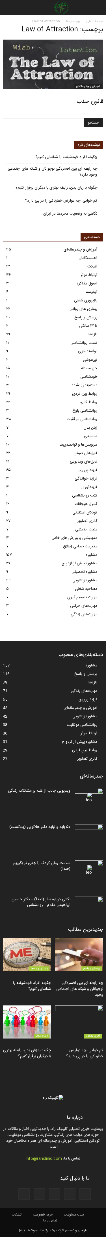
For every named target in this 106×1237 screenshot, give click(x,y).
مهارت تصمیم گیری (82, 597)
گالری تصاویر (87, 521)
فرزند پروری (88, 470)
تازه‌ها (92, 334)
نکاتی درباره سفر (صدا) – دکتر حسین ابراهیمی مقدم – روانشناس (41, 902)
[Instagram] (54, 1194)
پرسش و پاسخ (85, 317)
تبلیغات (16, 1214)
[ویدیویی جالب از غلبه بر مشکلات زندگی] (89, 798)
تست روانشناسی (83, 343)
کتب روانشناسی (84, 495)
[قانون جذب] (53, 64)
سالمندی (90, 436)
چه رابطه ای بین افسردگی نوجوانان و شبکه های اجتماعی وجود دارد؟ (52, 172)
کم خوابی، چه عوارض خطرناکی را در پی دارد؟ (61, 201)
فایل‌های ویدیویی (83, 461)
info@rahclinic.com (44, 1158)
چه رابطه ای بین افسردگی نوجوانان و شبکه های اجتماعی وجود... (79, 989)
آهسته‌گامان (88, 258)
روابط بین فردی (84, 393)
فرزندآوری (89, 487)
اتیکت (92, 266)
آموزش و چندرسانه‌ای (88, 86)
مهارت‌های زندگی (84, 614)
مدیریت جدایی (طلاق (80, 546)
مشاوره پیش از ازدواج (79, 563)
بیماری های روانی (83, 309)
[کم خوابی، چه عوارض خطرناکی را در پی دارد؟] (79, 1022)
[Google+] (69, 1194)
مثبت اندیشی (86, 529)
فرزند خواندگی (86, 478)
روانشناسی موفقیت (82, 419)
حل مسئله (89, 368)
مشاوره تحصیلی (84, 572)
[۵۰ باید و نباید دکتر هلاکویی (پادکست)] (89, 834)
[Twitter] (24, 1194)
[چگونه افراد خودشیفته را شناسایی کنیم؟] (27, 954)
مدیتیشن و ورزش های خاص (74, 538)
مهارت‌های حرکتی (83, 606)
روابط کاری (88, 402)
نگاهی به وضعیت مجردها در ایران (70, 214)
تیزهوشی (90, 360)
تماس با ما (50, 1220)
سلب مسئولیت (74, 1214)
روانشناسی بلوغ (84, 410)
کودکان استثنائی (84, 512)
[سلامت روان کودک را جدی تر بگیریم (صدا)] (89, 870)
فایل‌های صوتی (85, 453)
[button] (8, 7)
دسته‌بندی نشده (84, 385)
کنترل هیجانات (86, 504)
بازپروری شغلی (85, 300)
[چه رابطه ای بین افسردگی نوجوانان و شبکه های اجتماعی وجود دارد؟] (79, 954)
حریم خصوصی (43, 1214)
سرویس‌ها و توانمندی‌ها (78, 444)
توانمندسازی (87, 351)
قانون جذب (90, 102)
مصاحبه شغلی (86, 589)
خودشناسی (88, 377)
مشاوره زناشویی (84, 580)
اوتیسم (91, 292)
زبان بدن (90, 427)
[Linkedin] (39, 1194)
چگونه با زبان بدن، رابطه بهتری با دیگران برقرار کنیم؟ (56, 188)
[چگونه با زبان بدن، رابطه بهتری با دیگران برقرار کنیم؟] (27, 1022)
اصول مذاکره (87, 283)
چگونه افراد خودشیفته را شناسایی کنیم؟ (66, 157)
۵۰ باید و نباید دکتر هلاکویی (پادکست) (39, 827)
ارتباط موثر (89, 275)
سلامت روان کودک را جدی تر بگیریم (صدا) (41, 866)
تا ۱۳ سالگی (88, 326)
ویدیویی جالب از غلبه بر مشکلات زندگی (39, 790)
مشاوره (91, 555)
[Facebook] (85, 1194)
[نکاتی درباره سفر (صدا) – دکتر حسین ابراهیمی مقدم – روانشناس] (89, 906)
